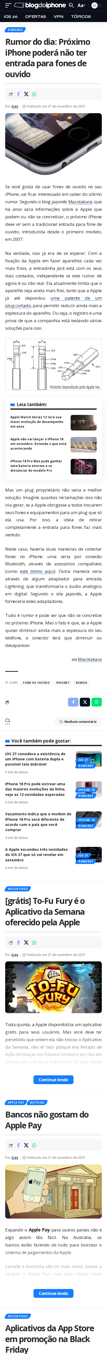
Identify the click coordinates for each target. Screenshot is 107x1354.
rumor (81, 683)
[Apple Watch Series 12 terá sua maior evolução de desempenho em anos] (84, 422)
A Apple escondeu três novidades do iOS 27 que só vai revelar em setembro (36, 854)
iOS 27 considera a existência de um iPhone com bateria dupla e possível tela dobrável (35, 759)
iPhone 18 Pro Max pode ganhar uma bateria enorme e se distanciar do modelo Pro (36, 466)
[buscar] (71, 5)
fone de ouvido (36, 683)
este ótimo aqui (37, 571)
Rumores (15, 30)
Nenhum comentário (80, 721)
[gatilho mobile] (9, 6)
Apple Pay (16, 1102)
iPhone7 (63, 683)
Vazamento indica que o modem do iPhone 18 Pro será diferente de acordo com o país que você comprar (38, 821)
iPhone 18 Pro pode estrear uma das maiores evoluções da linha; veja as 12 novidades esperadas (35, 789)
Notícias (37, 1102)
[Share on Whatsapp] (34, 94)
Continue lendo (53, 1080)
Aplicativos (18, 889)
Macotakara (80, 202)
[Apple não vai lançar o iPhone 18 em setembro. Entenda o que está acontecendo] (84, 444)
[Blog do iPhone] (41, 6)
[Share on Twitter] (26, 94)
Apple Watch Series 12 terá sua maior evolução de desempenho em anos (36, 422)
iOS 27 (83, 760)
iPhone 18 (86, 790)
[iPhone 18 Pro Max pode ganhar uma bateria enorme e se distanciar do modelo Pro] (84, 466)
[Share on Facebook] (18, 94)
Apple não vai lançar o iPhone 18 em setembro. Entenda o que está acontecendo (38, 444)
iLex (14, 106)
